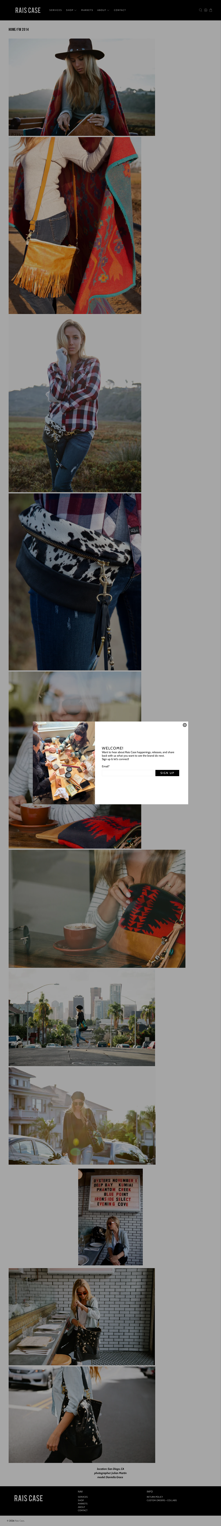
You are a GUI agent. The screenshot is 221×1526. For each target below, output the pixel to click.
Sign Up (167, 773)
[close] (184, 725)
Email (106, 766)
